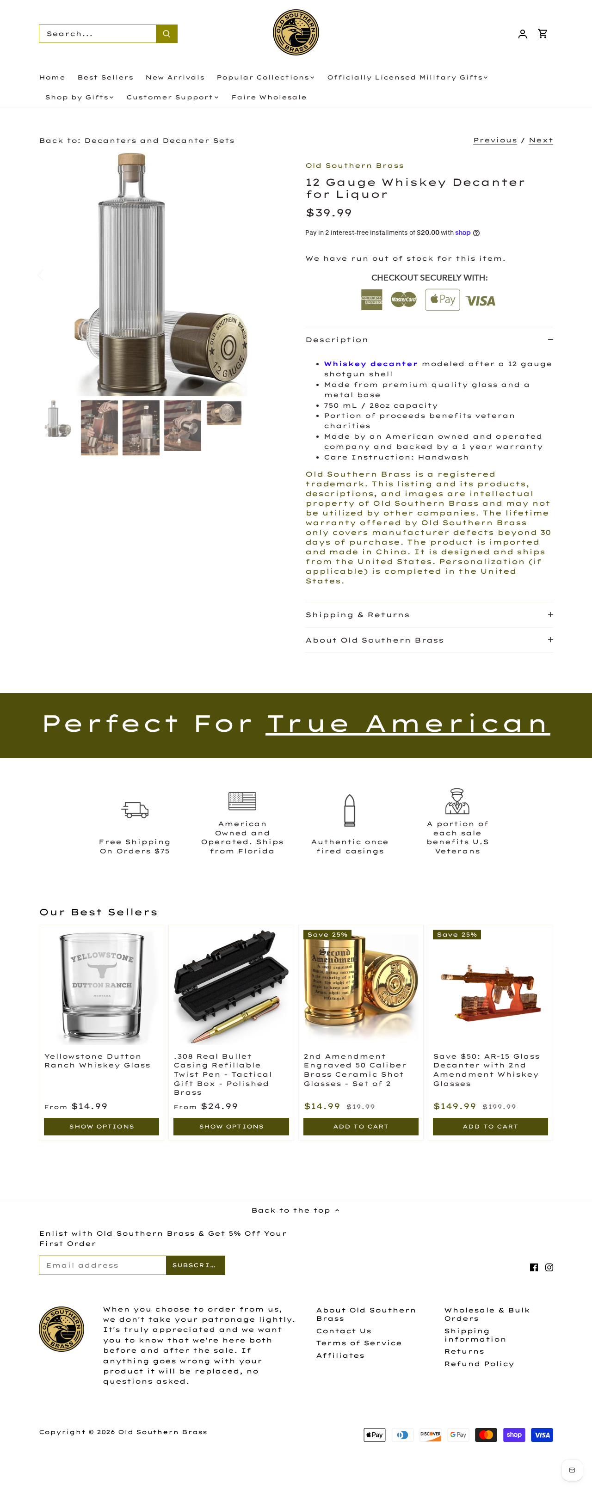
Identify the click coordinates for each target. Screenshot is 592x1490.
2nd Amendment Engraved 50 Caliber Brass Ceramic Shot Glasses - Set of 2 (355, 1070)
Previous (495, 140)
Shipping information (475, 1335)
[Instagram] (549, 1267)
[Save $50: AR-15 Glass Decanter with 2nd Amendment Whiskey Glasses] (490, 987)
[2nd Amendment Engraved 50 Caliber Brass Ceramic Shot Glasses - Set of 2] (361, 987)
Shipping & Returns (357, 614)
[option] (161, 274)
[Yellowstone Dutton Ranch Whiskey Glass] (101, 987)
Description (337, 339)
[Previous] (53, 274)
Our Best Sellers (98, 912)
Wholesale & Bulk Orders (487, 1314)
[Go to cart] (543, 33)
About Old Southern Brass (374, 640)
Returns (464, 1351)
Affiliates (340, 1355)
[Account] (522, 33)
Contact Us (343, 1331)
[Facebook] (534, 1267)
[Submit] (166, 34)
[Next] (269, 274)
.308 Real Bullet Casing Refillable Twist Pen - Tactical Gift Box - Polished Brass (222, 1074)
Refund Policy (479, 1364)
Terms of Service (359, 1343)
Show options (101, 1126)
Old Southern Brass (354, 165)
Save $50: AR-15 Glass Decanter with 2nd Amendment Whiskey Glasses (486, 1070)
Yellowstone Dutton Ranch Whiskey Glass (97, 1061)
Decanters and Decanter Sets (159, 140)
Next (541, 140)
